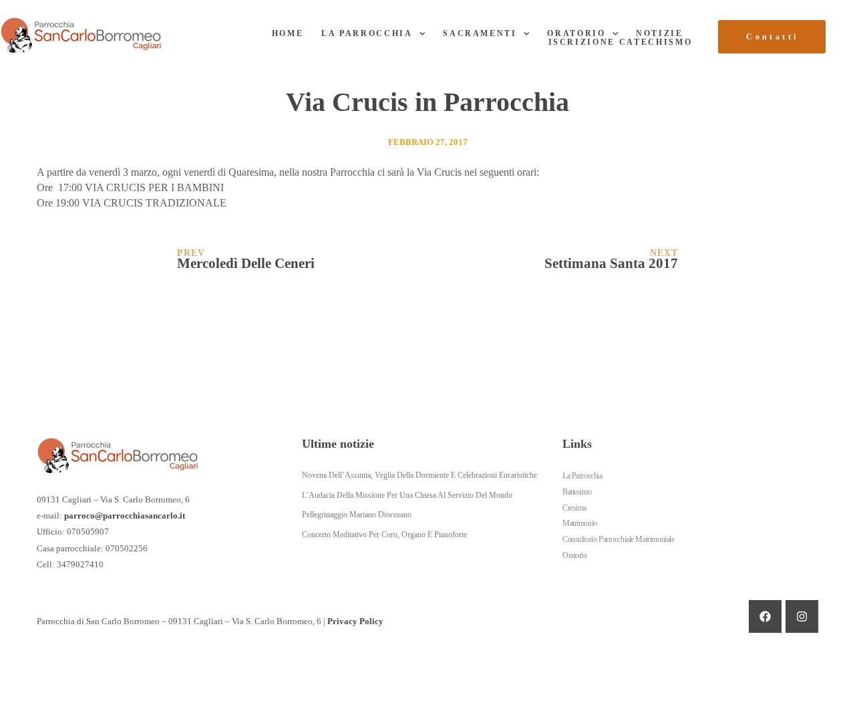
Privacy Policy (355, 621)
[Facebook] (765, 616)
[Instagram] (802, 616)
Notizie (659, 33)
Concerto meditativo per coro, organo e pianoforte (384, 534)
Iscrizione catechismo (620, 42)
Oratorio (576, 33)
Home (288, 33)
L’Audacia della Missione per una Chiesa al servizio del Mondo (407, 495)
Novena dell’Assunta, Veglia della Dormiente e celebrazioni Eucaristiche (419, 475)
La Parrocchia (366, 33)
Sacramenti (480, 33)
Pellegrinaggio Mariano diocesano (356, 514)
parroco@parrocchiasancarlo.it (124, 516)
